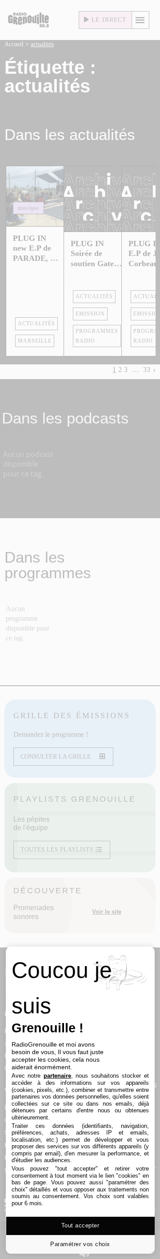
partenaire (57, 1075)
